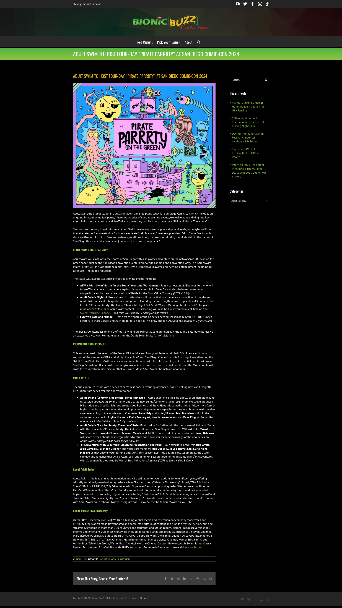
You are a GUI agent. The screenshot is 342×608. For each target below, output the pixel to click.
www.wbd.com (194, 547)
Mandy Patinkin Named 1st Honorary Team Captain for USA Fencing (248, 106)
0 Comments (124, 558)
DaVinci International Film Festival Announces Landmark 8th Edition (248, 137)
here (171, 335)
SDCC (113, 558)
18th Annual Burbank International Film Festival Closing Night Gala (248, 122)
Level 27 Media (141, 598)
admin (79, 558)
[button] (198, 41)
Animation (105, 558)
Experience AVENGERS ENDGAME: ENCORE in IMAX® (246, 153)
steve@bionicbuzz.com (87, 4)
